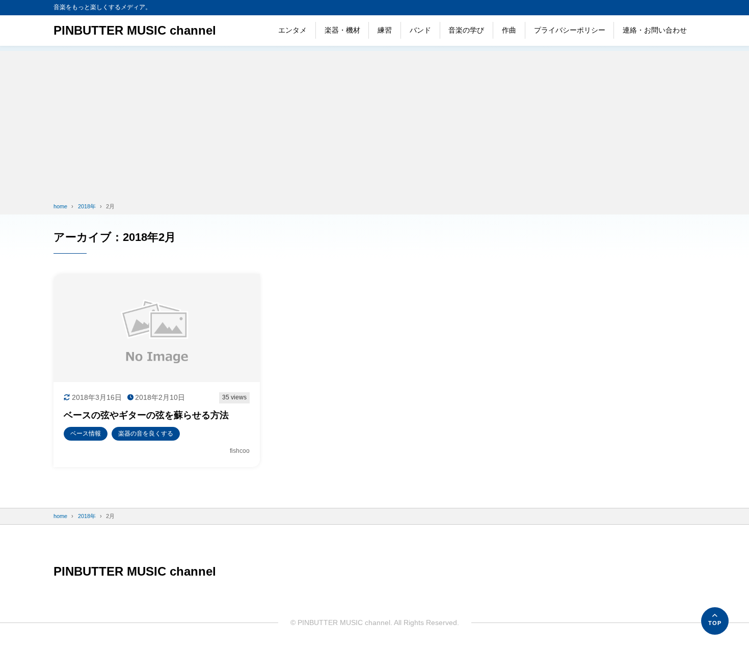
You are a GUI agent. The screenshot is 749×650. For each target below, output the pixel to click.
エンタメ (292, 30)
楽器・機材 (342, 30)
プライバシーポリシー (569, 30)
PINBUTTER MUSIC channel (135, 30)
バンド (420, 30)
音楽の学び (466, 30)
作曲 (509, 30)
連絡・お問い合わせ (655, 30)
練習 (385, 30)
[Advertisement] (374, 122)
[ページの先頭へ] (715, 621)
